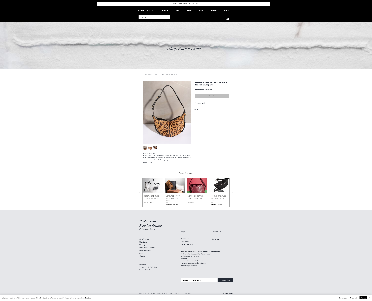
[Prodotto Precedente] (140, 193)
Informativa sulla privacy (84, 298)
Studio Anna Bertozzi (185, 293)
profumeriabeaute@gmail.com (190, 256)
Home (145, 74)
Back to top (229, 293)
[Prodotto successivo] (232, 193)
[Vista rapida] (153, 185)
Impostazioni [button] (343, 298)
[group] (186, 192)
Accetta (363, 298)
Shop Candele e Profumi (147, 247)
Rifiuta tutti (353, 298)
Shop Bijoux (143, 245)
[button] (227, 18)
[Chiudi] (370, 297)
